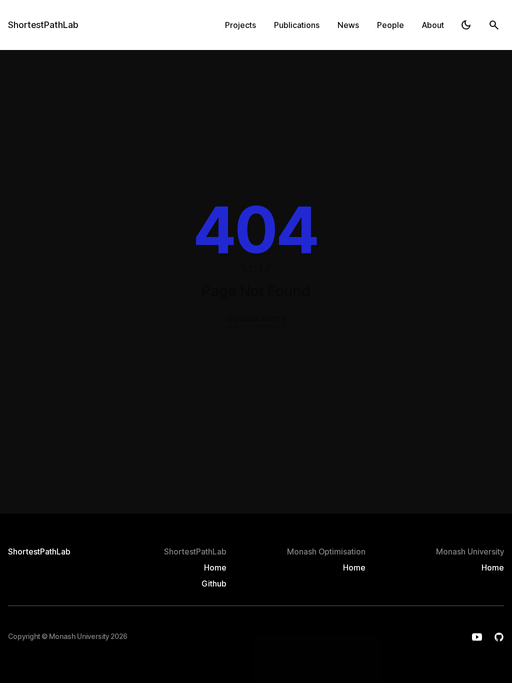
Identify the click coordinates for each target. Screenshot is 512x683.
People (390, 25)
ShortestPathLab (43, 25)
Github (214, 583)
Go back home (256, 319)
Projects (240, 25)
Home (215, 567)
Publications (297, 25)
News (348, 25)
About (433, 25)
